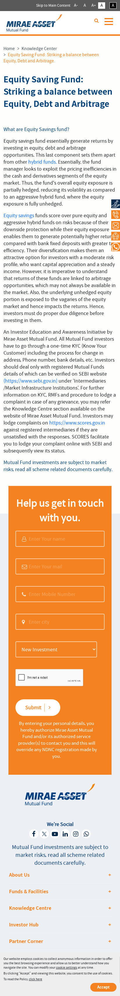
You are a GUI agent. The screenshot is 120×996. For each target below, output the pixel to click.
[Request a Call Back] (115, 235)
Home (9, 48)
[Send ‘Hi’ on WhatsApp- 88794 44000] (115, 246)
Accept (103, 987)
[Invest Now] (115, 203)
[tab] (60, 874)
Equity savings (18, 215)
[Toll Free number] (115, 214)
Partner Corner (26, 941)
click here (35, 979)
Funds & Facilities (28, 891)
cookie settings (66, 968)
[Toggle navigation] (110, 24)
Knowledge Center (39, 48)
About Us (19, 875)
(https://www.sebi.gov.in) (30, 381)
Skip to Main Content (53, 5)
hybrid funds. (42, 162)
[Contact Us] (115, 225)
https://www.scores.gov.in (77, 423)
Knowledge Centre (30, 908)
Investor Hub (23, 925)
